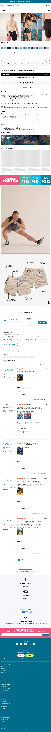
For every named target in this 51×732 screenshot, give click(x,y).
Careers (2, 721)
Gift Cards (3, 681)
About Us (3, 708)
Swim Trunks (4, 666)
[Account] (47, 5)
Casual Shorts (4, 670)
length (25, 357)
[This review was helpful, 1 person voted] (44, 399)
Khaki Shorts (4, 672)
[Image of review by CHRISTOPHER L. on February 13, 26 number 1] (20, 377)
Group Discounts (4, 692)
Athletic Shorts (4, 668)
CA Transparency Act (5, 717)
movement (31, 357)
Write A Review (42, 322)
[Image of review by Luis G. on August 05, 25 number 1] (20, 491)
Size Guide (47, 60)
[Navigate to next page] (35, 560)
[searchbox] (7, 351)
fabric (11, 357)
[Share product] (31, 88)
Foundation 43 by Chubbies (7, 712)
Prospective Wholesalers (6, 715)
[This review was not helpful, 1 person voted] (47, 438)
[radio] (2, 48)
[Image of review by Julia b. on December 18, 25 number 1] (20, 415)
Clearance (3, 678)
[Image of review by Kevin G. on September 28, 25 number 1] (20, 451)
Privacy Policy (28, 728)
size (4, 357)
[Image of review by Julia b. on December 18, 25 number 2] (27, 415)
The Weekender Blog (5, 703)
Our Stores (25, 586)
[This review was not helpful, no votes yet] (46, 399)
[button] (10, 27)
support (16, 357)
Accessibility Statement (6, 719)
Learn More (25, 83)
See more (5, 380)
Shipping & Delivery (5, 690)
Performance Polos (5, 676)
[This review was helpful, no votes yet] (44, 473)
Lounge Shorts (4, 674)
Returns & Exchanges (5, 688)
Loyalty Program (4, 701)
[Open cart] (49, 5)
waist (21, 357)
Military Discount (4, 694)
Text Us (21, 655)
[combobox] (20, 351)
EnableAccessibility (46, 1)
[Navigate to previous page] (16, 560)
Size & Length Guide (5, 697)
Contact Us (3, 699)
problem (5, 360)
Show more (11, 360)
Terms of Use (3, 728)
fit (7, 357)
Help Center (3, 686)
